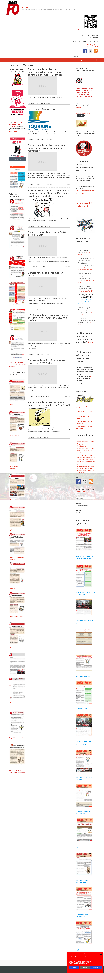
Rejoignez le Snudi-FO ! (91, 46)
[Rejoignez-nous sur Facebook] (85, 51)
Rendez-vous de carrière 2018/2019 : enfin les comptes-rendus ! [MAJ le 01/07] (49, 403)
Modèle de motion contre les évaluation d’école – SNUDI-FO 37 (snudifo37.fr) (85, 470)
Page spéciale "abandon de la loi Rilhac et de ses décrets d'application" (84, 742)
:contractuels (83, 676)
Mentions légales (89, 971)
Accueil (10, 60)
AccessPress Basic (30, 968)
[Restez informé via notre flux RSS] (96, 51)
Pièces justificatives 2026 (86, 291)
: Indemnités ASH (84, 650)
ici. (76, 72)
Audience (50, 266)
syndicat (48, 103)
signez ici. (78, 107)
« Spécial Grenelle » (14, 702)
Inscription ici (79, 98)
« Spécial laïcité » (13, 530)
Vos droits (39, 60)
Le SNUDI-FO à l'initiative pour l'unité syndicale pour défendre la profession (17, 364)
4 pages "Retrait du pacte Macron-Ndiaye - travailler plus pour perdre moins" (17, 772)
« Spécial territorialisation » (16, 647)
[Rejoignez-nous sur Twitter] (90, 51)
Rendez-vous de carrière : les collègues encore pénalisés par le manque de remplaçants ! (47, 148)
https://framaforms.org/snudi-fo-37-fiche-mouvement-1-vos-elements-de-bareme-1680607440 (85, 191)
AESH (71, 60)
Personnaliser (96, 967)
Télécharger (80, 115)
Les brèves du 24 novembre (41, 109)
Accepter (74, 967)
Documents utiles (51, 60)
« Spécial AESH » (13, 499)
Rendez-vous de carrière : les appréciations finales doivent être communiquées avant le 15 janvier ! (45, 72)
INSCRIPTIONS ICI (14, 131)
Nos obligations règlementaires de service (85, 558)
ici (80, 135)
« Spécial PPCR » (13, 404)
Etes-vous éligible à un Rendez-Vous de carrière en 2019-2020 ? (47, 361)
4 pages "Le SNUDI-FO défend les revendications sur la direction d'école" (85, 621)
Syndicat (30, 60)
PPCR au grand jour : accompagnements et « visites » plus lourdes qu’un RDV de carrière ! (48, 318)
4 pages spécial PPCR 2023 (83, 708)
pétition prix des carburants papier (83, 113)
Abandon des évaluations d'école (84, 846)
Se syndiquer (80, 60)
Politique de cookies (81, 971)
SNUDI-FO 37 (29, 7)
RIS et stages (20, 60)
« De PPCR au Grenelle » (15, 435)
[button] (101, 953)
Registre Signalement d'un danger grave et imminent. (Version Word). (86, 450)
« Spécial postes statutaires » (16, 616)
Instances (63, 60)
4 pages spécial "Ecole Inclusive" (84, 949)
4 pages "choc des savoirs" (16, 738)
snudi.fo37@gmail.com (91, 45)
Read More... (67, 102)
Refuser (85, 967)
